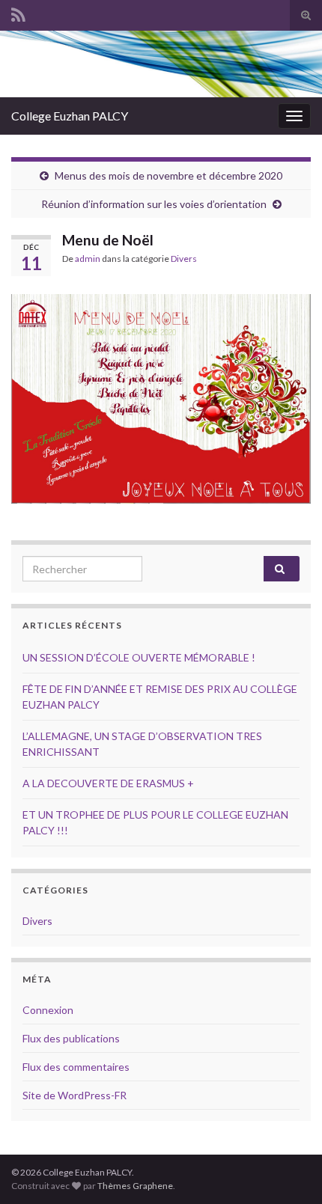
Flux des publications (71, 1038)
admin (87, 258)
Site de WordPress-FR (74, 1095)
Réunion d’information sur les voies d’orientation (154, 204)
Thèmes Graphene (135, 1185)
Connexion (47, 1009)
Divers (184, 258)
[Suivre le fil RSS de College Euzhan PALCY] (18, 12)
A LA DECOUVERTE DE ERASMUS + (108, 783)
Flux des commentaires (76, 1066)
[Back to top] (288, 1170)
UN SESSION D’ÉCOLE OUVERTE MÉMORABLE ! (138, 657)
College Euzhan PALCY (69, 116)
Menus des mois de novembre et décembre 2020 (168, 175)
